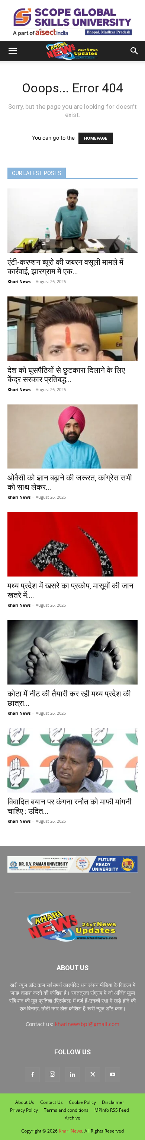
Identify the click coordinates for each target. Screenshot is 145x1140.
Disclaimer (113, 1102)
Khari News (18, 281)
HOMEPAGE (95, 138)
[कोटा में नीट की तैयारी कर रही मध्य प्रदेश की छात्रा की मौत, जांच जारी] (72, 652)
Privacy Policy (24, 1110)
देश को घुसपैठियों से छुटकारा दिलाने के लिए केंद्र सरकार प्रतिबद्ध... (66, 375)
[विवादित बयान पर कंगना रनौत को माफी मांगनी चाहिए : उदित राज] (72, 760)
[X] (92, 1074)
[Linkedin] (72, 1074)
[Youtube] (112, 1074)
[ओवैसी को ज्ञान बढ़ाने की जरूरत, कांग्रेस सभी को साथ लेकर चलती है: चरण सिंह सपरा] (72, 436)
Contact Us (51, 1102)
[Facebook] (32, 1074)
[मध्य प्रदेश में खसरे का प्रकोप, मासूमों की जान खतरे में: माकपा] (72, 544)
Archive (72, 1118)
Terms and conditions (66, 1110)
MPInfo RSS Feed (111, 1110)
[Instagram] (52, 1074)
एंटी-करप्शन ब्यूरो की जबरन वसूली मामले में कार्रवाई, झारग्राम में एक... (65, 267)
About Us (24, 1102)
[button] (13, 51)
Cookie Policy (82, 1102)
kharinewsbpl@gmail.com (87, 1024)
